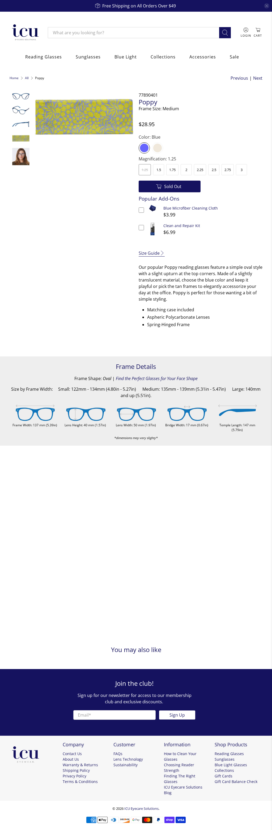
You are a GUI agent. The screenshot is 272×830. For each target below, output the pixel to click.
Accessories (202, 57)
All (27, 78)
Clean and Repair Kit (181, 225)
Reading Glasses (43, 57)
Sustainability (125, 764)
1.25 (145, 169)
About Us (71, 759)
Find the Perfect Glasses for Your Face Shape (157, 378)
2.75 (227, 169)
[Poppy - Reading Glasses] (84, 116)
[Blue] (144, 148)
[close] (266, 5)
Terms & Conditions (80, 781)
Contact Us (72, 753)
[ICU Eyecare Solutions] (24, 32)
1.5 (158, 169)
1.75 (172, 169)
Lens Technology (128, 759)
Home (14, 78)
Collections (163, 57)
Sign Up (177, 715)
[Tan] (157, 148)
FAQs (117, 753)
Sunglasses (88, 57)
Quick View (152, 211)
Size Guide (149, 253)
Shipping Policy (76, 770)
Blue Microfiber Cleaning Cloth (190, 208)
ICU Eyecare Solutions (141, 808)
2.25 (200, 169)
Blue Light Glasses (231, 764)
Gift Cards (223, 775)
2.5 (214, 169)
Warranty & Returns (80, 764)
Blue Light (125, 57)
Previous (239, 78)
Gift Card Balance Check (236, 781)
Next (257, 78)
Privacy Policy (74, 775)
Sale (234, 57)
